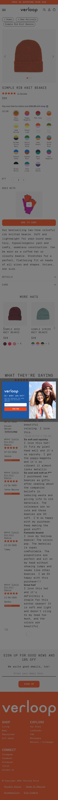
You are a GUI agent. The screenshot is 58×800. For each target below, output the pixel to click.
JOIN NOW (15, 409)
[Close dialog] (54, 383)
